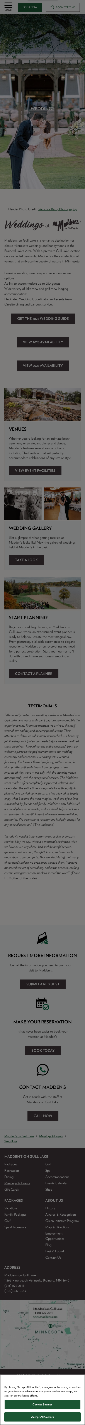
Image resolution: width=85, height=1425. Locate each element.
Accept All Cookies (42, 1416)
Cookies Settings (42, 1404)
